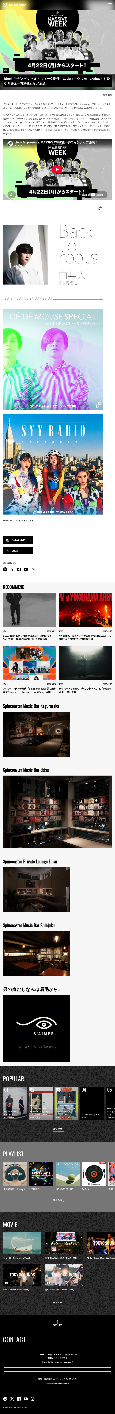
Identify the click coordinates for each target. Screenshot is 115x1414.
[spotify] (5, 571)
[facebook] (18, 571)
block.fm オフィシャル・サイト (19, 520)
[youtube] (25, 571)
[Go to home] (14, 4)
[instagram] (32, 571)
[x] (12, 571)
